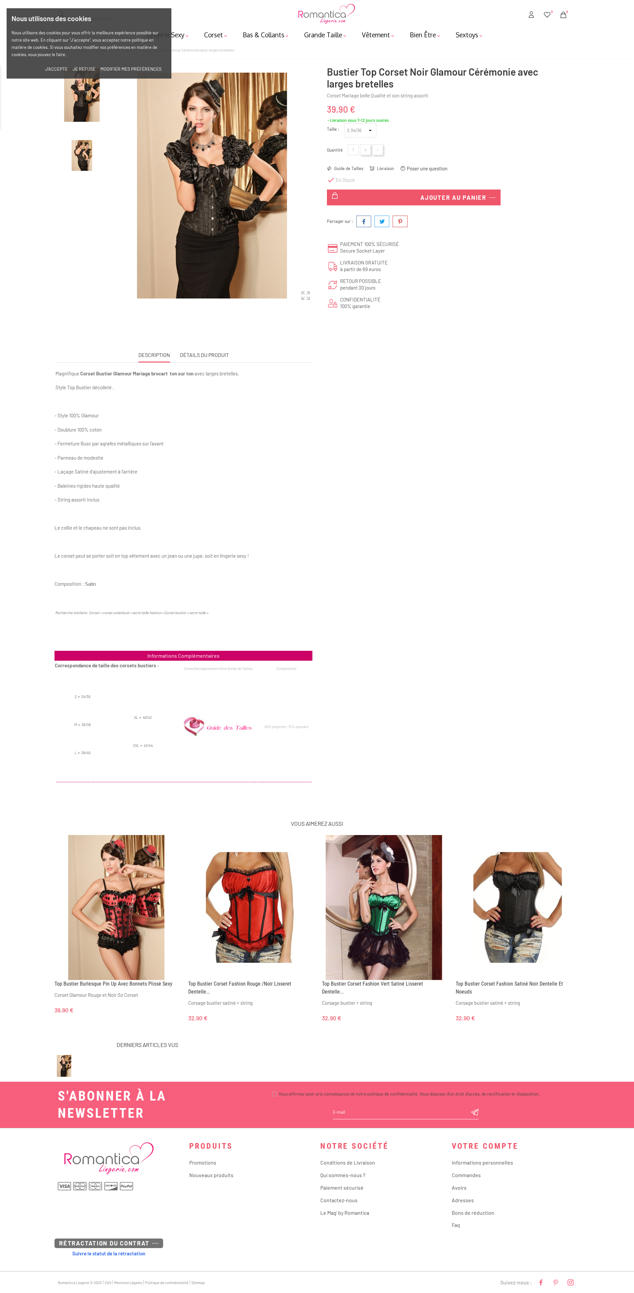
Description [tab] (154, 355)
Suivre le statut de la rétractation (108, 1253)
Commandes (466, 1175)
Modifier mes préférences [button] (130, 69)
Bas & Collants (266, 35)
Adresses (463, 1200)
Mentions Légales (128, 1282)
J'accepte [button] (56, 69)
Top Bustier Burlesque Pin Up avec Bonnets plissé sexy (113, 984)
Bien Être (425, 35)
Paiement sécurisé (342, 1187)
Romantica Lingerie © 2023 (80, 1282)
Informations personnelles (482, 1162)
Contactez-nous (339, 1200)
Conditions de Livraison (347, 1162)
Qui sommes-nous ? (342, 1175)
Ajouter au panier (453, 197)
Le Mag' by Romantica (344, 1212)
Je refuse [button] (84, 69)
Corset (216, 35)
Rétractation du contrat (104, 1243)
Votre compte (485, 1146)
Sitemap (198, 1282)
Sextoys (469, 35)
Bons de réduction (473, 1212)
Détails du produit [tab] (204, 355)
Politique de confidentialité (167, 1282)
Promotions (202, 1162)
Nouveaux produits (211, 1175)
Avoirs (459, 1187)
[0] (547, 13)
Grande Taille (325, 35)
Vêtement (378, 35)
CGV (108, 1282)
